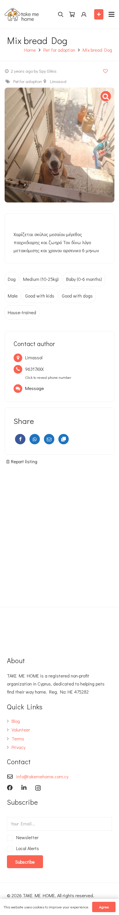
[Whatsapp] (34, 439)
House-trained (22, 312)
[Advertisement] (59, 533)
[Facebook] (20, 439)
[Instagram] (38, 788)
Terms (18, 739)
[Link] (22, 14)
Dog (12, 279)
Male (13, 296)
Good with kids (39, 296)
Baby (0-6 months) (84, 279)
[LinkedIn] (24, 788)
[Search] (60, 14)
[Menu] (111, 14)
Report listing (24, 461)
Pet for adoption (59, 50)
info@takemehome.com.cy (42, 776)
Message (34, 388)
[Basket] (72, 14)
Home (30, 50)
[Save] (105, 71)
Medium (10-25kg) (41, 279)
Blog (16, 721)
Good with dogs (77, 296)
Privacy (18, 747)
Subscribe (25, 862)
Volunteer (21, 730)
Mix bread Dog (97, 50)
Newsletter (26, 837)
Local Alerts (26, 848)
